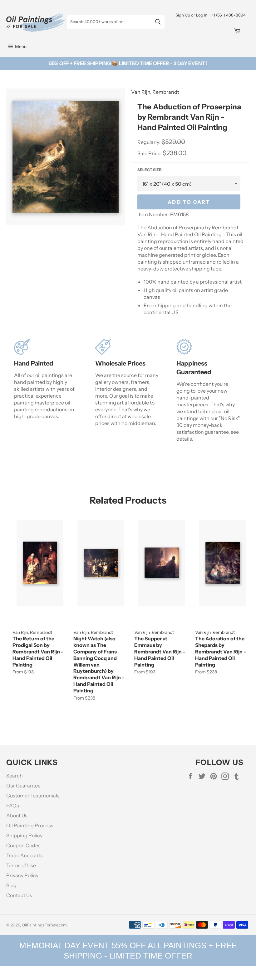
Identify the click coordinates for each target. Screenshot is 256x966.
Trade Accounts (24, 855)
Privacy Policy (22, 875)
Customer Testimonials (33, 795)
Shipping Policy (24, 835)
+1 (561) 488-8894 (229, 14)
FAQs (12, 805)
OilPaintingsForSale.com (44, 925)
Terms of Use (21, 865)
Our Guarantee (23, 785)
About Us (16, 815)
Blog (11, 885)
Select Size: (149, 169)
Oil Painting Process (29, 825)
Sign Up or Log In (191, 14)
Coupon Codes (23, 845)
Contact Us (19, 895)
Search (14, 775)
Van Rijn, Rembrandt (155, 92)
